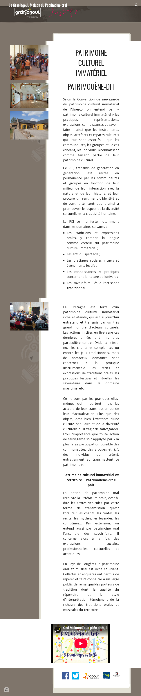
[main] (91, 69)
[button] (4, 5)
